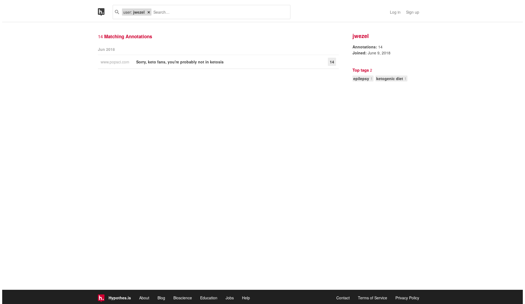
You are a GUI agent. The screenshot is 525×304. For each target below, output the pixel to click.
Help (246, 297)
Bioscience (182, 297)
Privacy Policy (407, 297)
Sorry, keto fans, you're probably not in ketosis (180, 62)
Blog (161, 297)
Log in (395, 12)
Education (208, 297)
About (144, 297)
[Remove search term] (148, 12)
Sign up (412, 12)
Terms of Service (372, 297)
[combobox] (218, 12)
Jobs (230, 297)
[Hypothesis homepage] (105, 12)
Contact (343, 297)
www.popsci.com (115, 62)
